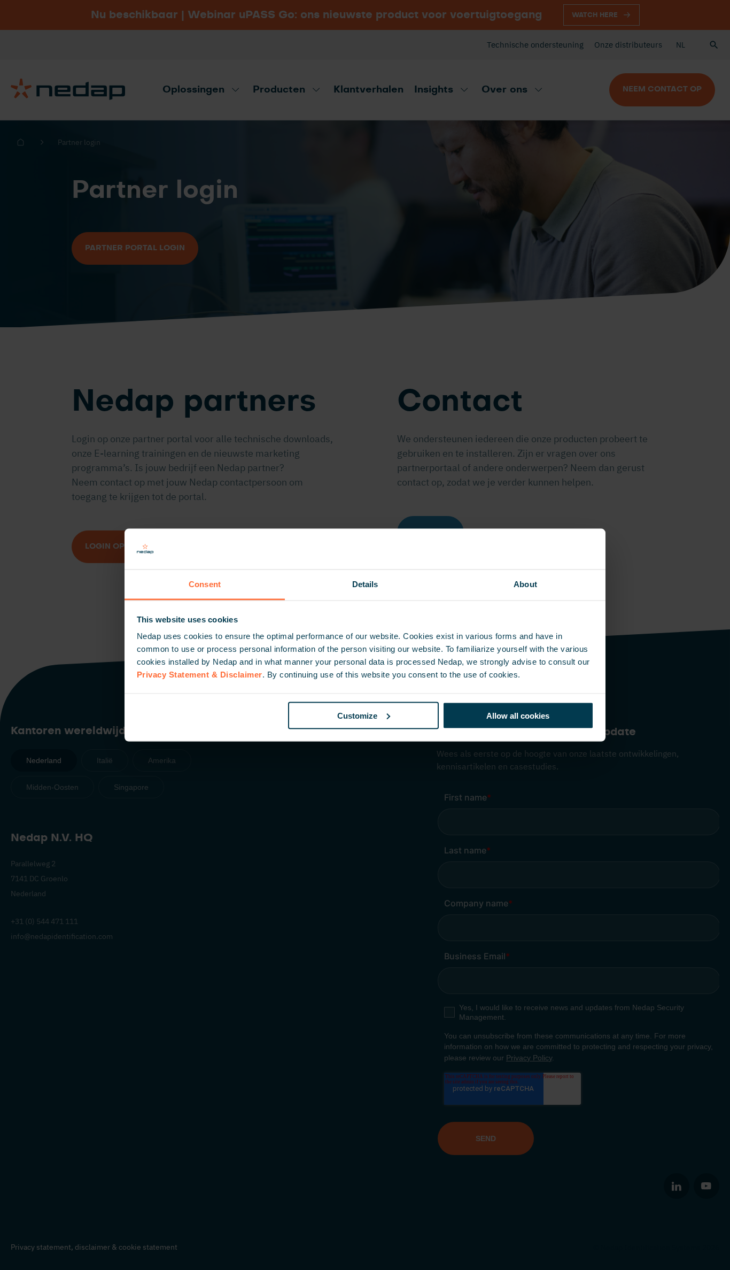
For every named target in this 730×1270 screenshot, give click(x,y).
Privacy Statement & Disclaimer (199, 674)
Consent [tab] (205, 584)
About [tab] (525, 584)
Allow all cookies (517, 715)
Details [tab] (365, 584)
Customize (357, 715)
